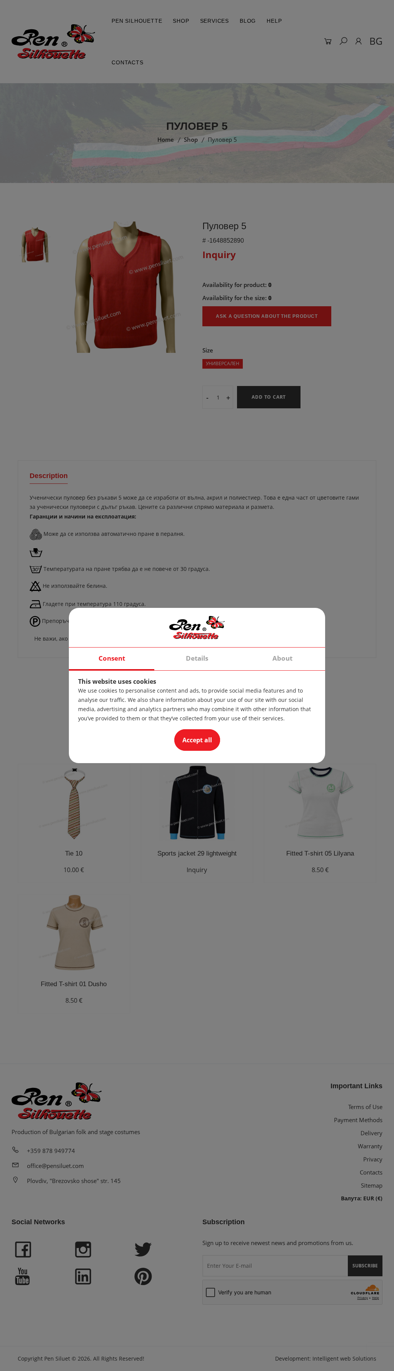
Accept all (197, 740)
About (282, 658)
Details (197, 658)
